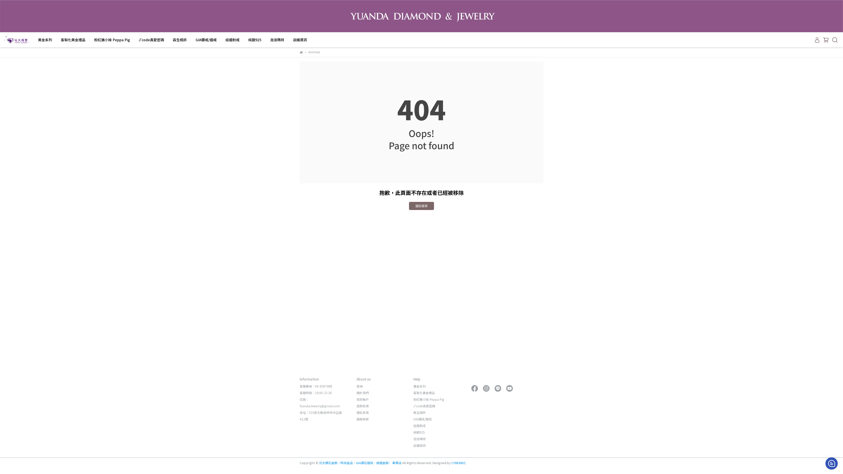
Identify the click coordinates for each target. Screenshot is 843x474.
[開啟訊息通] (831, 463)
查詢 (360, 386)
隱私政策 (363, 412)
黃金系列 (45, 39)
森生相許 (180, 39)
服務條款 (363, 419)
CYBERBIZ (458, 463)
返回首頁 (421, 206)
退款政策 (363, 406)
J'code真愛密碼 (151, 39)
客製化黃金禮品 (73, 39)
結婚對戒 (232, 39)
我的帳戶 (363, 399)
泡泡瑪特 (277, 39)
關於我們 (363, 393)
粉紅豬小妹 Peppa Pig (112, 39)
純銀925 (254, 39)
